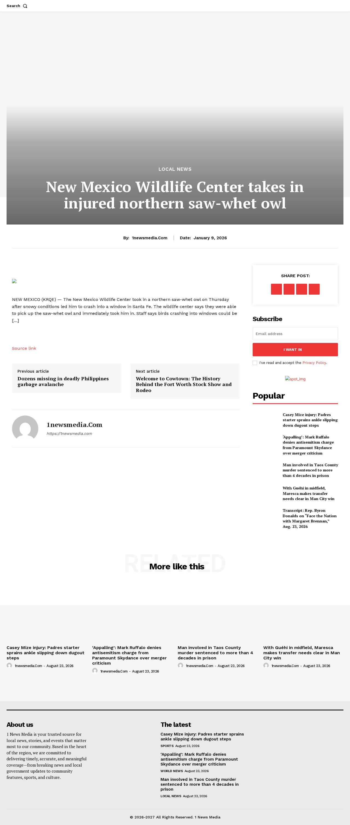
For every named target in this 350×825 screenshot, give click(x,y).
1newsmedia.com (149, 237)
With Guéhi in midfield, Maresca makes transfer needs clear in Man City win (308, 493)
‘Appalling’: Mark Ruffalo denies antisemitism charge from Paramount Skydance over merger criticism (308, 445)
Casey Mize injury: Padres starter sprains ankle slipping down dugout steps (310, 420)
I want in (293, 350)
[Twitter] (289, 289)
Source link (24, 348)
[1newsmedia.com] (25, 429)
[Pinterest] (301, 289)
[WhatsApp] (314, 289)
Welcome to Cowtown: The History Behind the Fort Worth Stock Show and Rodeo (184, 384)
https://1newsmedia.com (69, 433)
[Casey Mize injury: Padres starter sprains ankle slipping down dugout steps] (265, 420)
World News (172, 771)
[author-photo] (10, 666)
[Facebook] (276, 289)
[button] (18, 5)
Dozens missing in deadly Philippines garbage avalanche (63, 381)
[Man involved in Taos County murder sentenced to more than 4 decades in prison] (265, 470)
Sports (167, 746)
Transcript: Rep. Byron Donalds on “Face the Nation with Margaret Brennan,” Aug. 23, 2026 (310, 518)
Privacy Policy (314, 363)
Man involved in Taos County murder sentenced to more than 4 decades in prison (310, 470)
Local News (175, 169)
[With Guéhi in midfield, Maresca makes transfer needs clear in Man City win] (265, 493)
